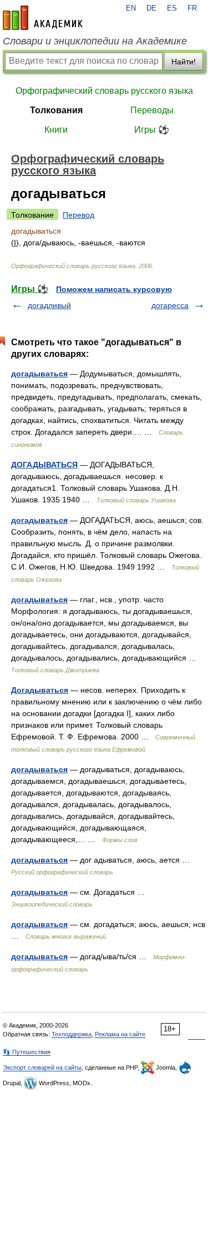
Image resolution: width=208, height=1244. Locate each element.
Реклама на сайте (120, 1034)
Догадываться (39, 690)
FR (192, 8)
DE (151, 8)
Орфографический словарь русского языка (104, 90)
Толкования (56, 110)
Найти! (183, 61)
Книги (56, 129)
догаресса (170, 305)
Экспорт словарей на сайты (42, 1067)
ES (172, 8)
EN (131, 8)
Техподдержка (72, 1034)
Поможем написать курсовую (114, 289)
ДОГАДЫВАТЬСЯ (44, 464)
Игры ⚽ (151, 129)
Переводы (152, 110)
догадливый (49, 305)
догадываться (39, 373)
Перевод (78, 214)
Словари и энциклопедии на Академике (95, 41)
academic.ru (43, 18)
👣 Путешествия (26, 1052)
